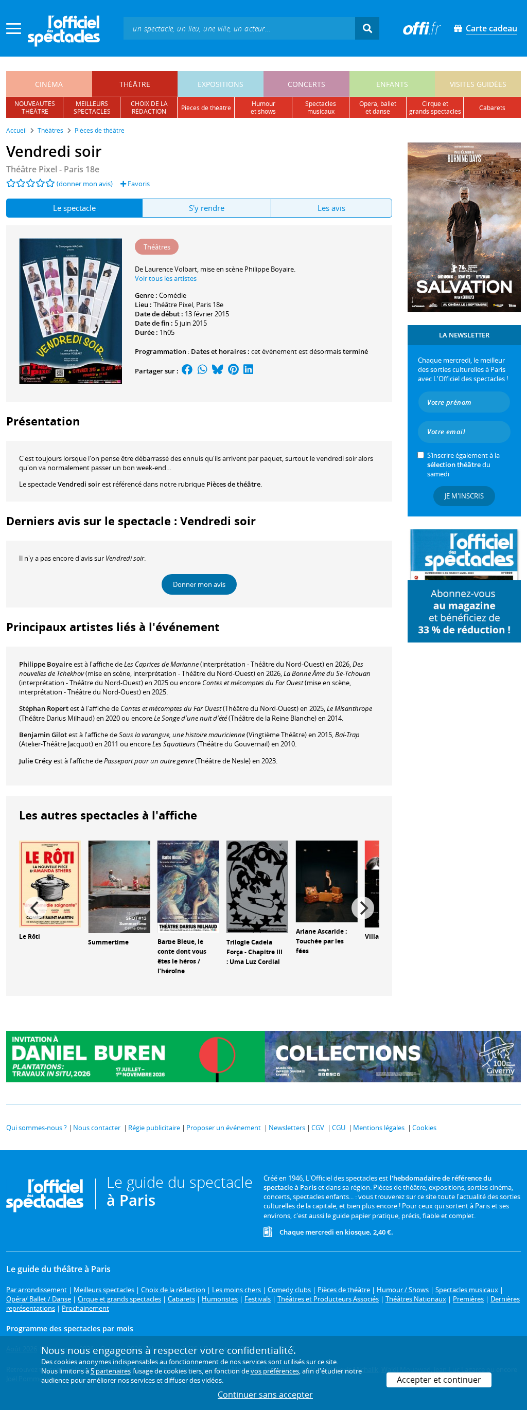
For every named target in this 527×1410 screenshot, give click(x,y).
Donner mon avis (199, 584)
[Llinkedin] (248, 371)
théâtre (134, 84)
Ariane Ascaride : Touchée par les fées (321, 941)
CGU (338, 1127)
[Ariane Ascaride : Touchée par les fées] (327, 880)
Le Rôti (29, 936)
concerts (306, 84)
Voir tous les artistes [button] (166, 278)
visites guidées (478, 84)
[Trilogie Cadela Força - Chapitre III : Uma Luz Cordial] (257, 886)
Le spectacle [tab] (74, 208)
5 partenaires (111, 1371)
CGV (317, 1127)
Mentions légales (379, 1127)
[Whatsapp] (202, 371)
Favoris (138, 183)
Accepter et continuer (439, 1379)
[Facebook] (187, 371)
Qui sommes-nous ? (36, 1127)
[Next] (363, 908)
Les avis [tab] (331, 208)
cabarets (492, 107)
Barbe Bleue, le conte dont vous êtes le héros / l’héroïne (181, 956)
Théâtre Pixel (173, 304)
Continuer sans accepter (265, 1394)
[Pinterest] (233, 371)
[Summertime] (119, 886)
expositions (220, 84)
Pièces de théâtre (233, 484)
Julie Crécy (35, 760)
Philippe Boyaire (45, 664)
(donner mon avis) (85, 183)
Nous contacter (96, 1127)
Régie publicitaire (154, 1127)
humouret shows (263, 107)
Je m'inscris (464, 496)
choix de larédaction (149, 107)
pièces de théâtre (206, 107)
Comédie (172, 295)
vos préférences (275, 1371)
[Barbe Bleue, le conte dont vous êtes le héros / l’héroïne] (188, 885)
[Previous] (35, 908)
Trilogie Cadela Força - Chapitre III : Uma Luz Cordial (254, 952)
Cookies (424, 1127)
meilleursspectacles (92, 107)
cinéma (49, 84)
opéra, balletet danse (377, 107)
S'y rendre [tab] (206, 208)
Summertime (108, 942)
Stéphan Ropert (43, 708)
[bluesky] (217, 371)
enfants (392, 84)
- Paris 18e (52, 169)
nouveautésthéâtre (34, 107)
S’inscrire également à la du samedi (463, 464)
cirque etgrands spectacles (435, 107)
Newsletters (287, 1127)
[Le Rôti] (50, 883)
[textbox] (239, 28)
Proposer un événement (223, 1127)
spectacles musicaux (320, 107)
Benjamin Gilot (43, 734)
